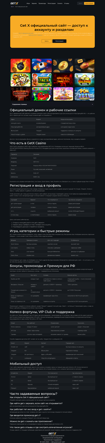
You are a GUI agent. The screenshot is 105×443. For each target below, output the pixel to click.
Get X (12, 6)
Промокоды (42, 3)
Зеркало (34, 3)
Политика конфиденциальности (52, 436)
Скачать (59, 3)
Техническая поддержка (52, 440)
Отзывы (66, 3)
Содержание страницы (19, 104)
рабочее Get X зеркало (35, 35)
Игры (28, 3)
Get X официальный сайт (26, 33)
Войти (80, 3)
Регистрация (52, 3)
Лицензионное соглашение (52, 438)
